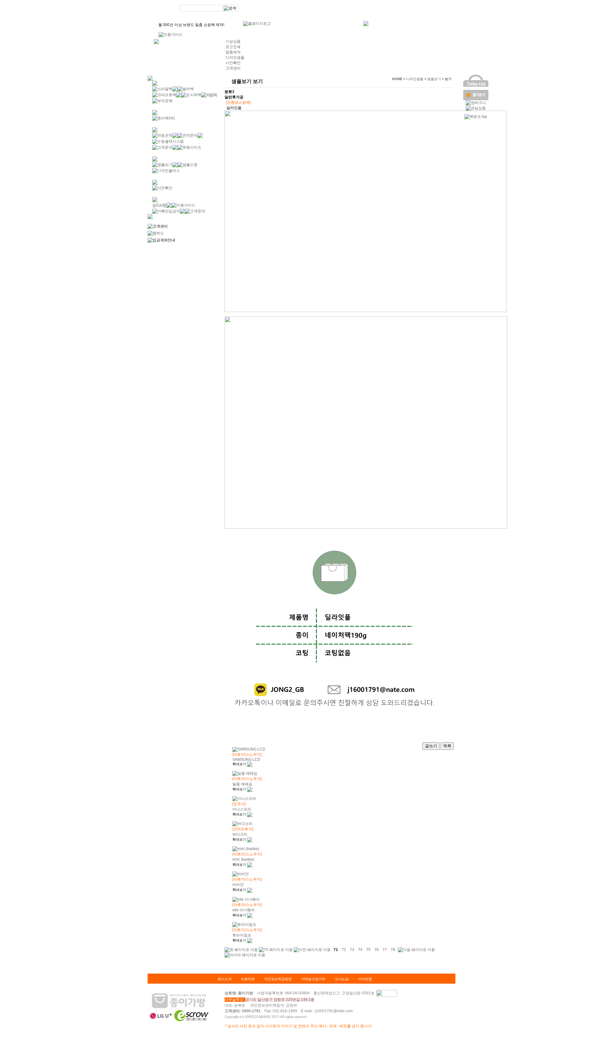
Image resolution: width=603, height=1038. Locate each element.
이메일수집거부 (313, 979)
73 (352, 949)
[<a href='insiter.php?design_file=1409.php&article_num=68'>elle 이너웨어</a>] (249, 915)
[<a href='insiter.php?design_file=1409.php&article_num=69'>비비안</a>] (249, 890)
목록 (447, 746)
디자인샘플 (234, 57)
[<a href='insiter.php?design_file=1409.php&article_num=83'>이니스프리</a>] (249, 814)
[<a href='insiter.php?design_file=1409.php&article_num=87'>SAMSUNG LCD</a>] (249, 764)
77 (385, 949)
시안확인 (233, 63)
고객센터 (233, 68)
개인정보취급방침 (278, 979)
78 (393, 949)
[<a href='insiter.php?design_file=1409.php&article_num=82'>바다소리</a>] (249, 839)
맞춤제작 (233, 52)
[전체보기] (156, 41)
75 (368, 949)
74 (360, 949)
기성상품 (233, 41)
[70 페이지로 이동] (276, 949)
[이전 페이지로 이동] (312, 949)
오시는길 (342, 979)
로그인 (372, 8)
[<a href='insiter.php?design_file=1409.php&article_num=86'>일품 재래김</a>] (249, 789)
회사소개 (224, 979)
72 (344, 949)
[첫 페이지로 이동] (241, 949)
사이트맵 (365, 979)
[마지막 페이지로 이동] (245, 955)
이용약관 (248, 979)
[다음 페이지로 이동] (416, 949)
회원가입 (390, 8)
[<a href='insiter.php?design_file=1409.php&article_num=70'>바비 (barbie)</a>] (249, 864)
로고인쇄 (233, 47)
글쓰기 (431, 746)
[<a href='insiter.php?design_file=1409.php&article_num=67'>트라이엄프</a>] (249, 940)
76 (376, 949)
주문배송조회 (412, 8)
